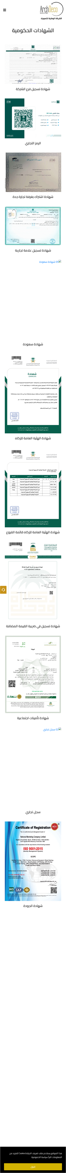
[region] (33, 1160)
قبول (33, 1167)
